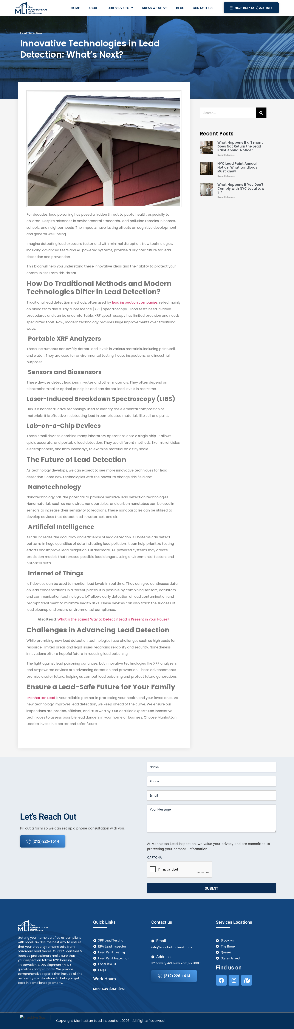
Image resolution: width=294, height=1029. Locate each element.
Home (75, 8)
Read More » (226, 155)
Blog (180, 8)
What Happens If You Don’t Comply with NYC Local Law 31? (240, 188)
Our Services (118, 8)
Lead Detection (31, 33)
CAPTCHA (154, 857)
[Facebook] (221, 980)
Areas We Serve (154, 8)
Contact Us (202, 8)
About (93, 8)
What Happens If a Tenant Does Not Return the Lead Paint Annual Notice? (240, 146)
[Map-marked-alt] (246, 980)
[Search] (261, 113)
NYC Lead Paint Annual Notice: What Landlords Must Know (237, 167)
